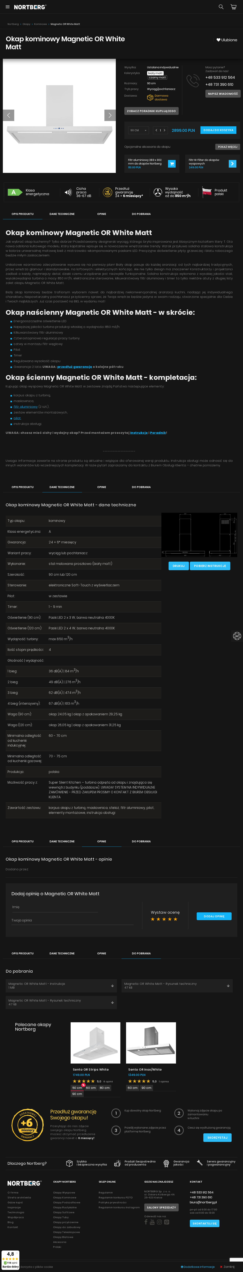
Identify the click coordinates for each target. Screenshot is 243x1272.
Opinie (101, 214)
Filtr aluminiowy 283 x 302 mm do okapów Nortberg (145, 161)
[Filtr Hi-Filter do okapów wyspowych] (232, 164)
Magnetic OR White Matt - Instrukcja (37, 986)
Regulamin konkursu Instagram (119, 1207)
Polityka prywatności (112, 1202)
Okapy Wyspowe (64, 1192)
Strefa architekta (19, 1197)
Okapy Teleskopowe (66, 1232)
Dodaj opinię (214, 916)
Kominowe (40, 24)
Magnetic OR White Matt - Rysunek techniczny (160, 986)
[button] (8, 115)
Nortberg (13, 24)
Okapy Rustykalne (65, 1207)
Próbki (57, 1247)
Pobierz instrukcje (210, 566)
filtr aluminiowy (26, 407)
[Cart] (233, 7)
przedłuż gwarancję (74, 367)
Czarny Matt (157, 77)
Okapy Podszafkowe (66, 1202)
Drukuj (179, 566)
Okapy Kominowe (64, 1197)
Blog (10, 1222)
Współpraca (16, 1217)
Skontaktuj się (205, 1223)
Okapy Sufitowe (63, 1212)
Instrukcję (139, 433)
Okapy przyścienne (66, 1222)
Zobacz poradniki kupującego (151, 111)
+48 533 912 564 (220, 77)
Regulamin (106, 1192)
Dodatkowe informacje (199, 1267)
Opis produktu (23, 214)
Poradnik (158, 433)
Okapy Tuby (61, 1217)
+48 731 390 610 (219, 84)
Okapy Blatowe (63, 1237)
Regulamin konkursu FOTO (116, 1197)
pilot (17, 418)
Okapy (26, 24)
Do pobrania (141, 214)
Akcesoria (59, 1242)
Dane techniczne (62, 214)
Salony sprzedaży (161, 1207)
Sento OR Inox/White (145, 1069)
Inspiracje (14, 1207)
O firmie (13, 1192)
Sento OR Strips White (91, 1069)
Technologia (16, 1212)
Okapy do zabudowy (66, 1227)
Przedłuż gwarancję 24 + (129, 192)
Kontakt (13, 1227)
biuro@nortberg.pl (203, 1202)
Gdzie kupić (15, 1202)
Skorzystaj (217, 1138)
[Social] (146, 1222)
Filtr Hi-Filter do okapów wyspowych (204, 161)
